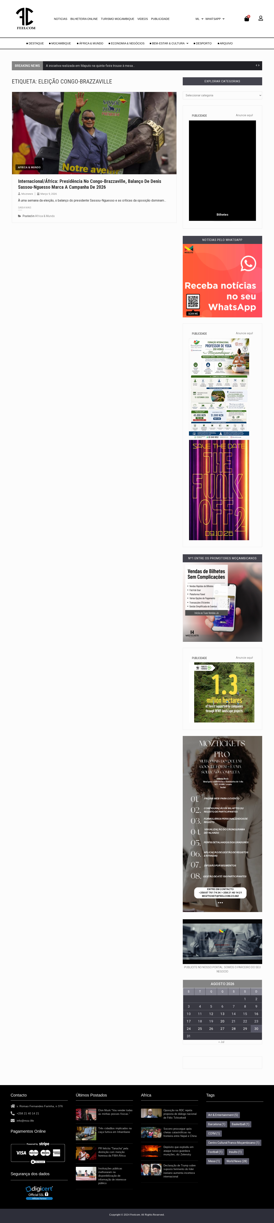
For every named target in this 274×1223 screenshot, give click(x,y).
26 (211, 1029)
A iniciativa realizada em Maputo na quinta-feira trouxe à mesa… (90, 66)
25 (200, 1029)
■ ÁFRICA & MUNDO (90, 43)
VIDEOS (142, 18)
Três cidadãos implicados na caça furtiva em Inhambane (115, 1130)
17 (189, 1021)
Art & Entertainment (223, 1115)
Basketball (240, 1124)
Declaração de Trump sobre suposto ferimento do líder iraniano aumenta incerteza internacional (179, 1171)
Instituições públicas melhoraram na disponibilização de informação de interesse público (112, 1176)
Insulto (235, 1152)
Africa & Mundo (29, 167)
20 (222, 1021)
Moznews (27, 193)
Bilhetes (222, 214)
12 (211, 1014)
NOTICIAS (60, 18)
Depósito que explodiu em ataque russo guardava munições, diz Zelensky (178, 1151)
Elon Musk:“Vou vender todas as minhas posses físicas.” (115, 1112)
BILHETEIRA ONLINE (84, 18)
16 (256, 1014)
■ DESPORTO (203, 43)
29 (245, 1029)
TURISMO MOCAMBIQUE (117, 18)
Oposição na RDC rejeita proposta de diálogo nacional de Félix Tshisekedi (180, 1114)
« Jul (221, 1042)
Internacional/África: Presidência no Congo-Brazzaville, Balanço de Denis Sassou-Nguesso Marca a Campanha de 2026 (89, 184)
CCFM (214, 1133)
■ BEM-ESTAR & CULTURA (167, 43)
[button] (199, 19)
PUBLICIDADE (160, 18)
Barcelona (216, 1124)
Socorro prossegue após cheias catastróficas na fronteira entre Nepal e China (180, 1132)
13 (222, 1014)
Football (215, 1152)
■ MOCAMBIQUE (60, 43)
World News (236, 1161)
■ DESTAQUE (35, 43)
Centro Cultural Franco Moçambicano (233, 1142)
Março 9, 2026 (49, 193)
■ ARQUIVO (225, 43)
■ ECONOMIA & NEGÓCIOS (126, 43)
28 (234, 1029)
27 (222, 1029)
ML (198, 18)
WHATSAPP (213, 18)
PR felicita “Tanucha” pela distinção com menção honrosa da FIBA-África (113, 1152)
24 (189, 1029)
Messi (214, 1161)
